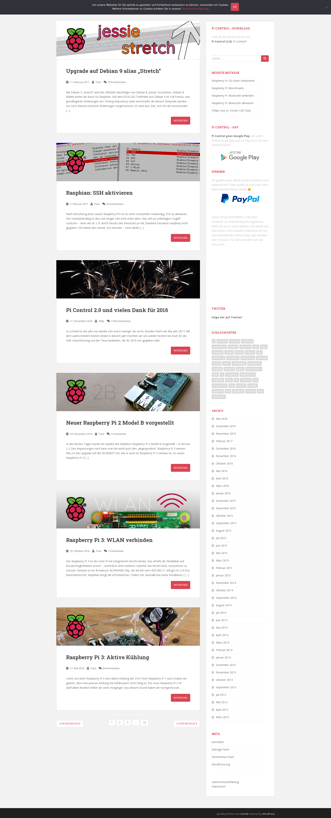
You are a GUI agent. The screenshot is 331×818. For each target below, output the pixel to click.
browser (217, 352)
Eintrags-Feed (220, 749)
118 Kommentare (121, 321)
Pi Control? (240, 41)
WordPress (269, 814)
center (229, 352)
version (251, 391)
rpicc (229, 380)
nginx (240, 369)
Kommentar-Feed (223, 757)
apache (233, 346)
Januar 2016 (223, 493)
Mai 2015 (221, 553)
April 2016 (222, 478)
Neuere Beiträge (70, 723)
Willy (101, 321)
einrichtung (248, 357)
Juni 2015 (221, 545)
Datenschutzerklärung (225, 782)
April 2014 (222, 635)
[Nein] (326, 7)
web (260, 391)
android (234, 341)
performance (254, 369)
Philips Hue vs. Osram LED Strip (231, 110)
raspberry (231, 374)
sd (236, 380)
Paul (98, 82)
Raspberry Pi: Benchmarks (228, 88)
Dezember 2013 (226, 665)
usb (228, 391)
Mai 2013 (221, 702)
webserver (218, 396)
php (215, 374)
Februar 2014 (224, 650)
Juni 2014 (221, 620)
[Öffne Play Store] (240, 154)
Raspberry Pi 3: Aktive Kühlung (107, 657)
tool (231, 385)
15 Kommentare (117, 82)
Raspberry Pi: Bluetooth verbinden (233, 95)
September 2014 (226, 598)
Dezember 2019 (226, 426)
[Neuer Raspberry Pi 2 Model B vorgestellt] (128, 392)
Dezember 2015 (226, 501)
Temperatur (219, 385)
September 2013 (226, 687)
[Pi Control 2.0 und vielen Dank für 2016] (128, 279)
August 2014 (223, 605)
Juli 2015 (221, 538)
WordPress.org (221, 764)
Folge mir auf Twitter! (227, 317)
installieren (254, 363)
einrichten (233, 357)
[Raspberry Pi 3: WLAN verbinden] (128, 509)
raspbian (218, 380)
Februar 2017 (224, 441)
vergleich (238, 391)
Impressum (219, 786)
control (250, 352)
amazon (222, 341)
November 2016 (226, 456)
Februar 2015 (224, 568)
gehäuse (261, 357)
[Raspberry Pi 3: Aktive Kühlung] (128, 626)
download (218, 357)
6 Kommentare (114, 204)
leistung (217, 369)
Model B (229, 369)
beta (263, 346)
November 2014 (226, 583)
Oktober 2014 (224, 590)
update (252, 385)
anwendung (219, 346)
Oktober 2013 (224, 680)
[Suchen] (265, 58)
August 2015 (223, 530)
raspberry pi (247, 374)
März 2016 (222, 486)
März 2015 (222, 560)
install (226, 363)
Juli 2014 (221, 612)
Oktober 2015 (224, 515)
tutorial (241, 385)
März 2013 (222, 717)
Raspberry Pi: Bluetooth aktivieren (233, 103)
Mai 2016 (221, 471)
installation (239, 363)
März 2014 (222, 642)
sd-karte (245, 380)
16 (144, 722)
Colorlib (244, 814)
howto (216, 363)
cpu (259, 352)
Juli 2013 (221, 695)
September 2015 (226, 523)
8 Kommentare (111, 668)
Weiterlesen (181, 120)
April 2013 (222, 709)
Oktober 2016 (224, 463)
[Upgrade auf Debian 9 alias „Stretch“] (128, 40)
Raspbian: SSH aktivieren (99, 192)
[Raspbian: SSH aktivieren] (128, 162)
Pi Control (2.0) (222, 41)
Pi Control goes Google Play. (231, 136)
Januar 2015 (223, 575)
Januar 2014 (223, 657)
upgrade (217, 391)
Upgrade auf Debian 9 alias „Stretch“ (113, 70)
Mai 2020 (221, 418)
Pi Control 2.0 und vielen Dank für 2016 (117, 310)
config (239, 352)
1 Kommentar (118, 434)
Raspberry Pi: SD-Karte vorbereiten (233, 80)
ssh (255, 380)
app (255, 346)
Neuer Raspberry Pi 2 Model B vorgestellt (120, 422)
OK (235, 6)
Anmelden (218, 742)
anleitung (247, 341)
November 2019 (226, 433)
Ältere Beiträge (186, 723)
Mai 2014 (221, 627)
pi (222, 374)
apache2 (245, 346)
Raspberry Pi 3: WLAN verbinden (109, 539)
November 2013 (226, 672)
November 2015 (226, 508)
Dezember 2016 (226, 448)
